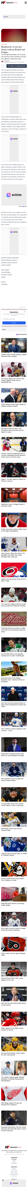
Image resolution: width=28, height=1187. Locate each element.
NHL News (14, 1159)
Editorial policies (14, 1174)
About (14, 1168)
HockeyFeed (6, 61)
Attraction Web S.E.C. (11, 1154)
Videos (14, 1160)
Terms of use (14, 1171)
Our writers (14, 1170)
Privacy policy (14, 1173)
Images (14, 1162)
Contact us (14, 1176)
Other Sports (14, 1163)
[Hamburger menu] (26, 3)
